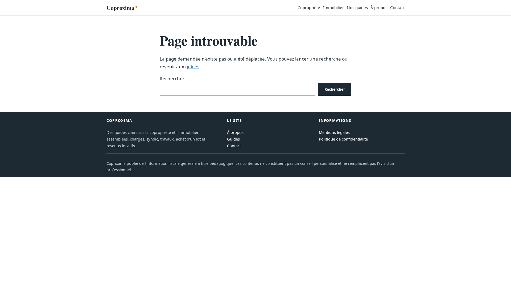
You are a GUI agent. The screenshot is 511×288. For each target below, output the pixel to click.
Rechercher (172, 78)
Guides (233, 139)
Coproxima (120, 7)
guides (192, 66)
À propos (235, 132)
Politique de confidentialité (343, 139)
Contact (234, 145)
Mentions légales (334, 132)
